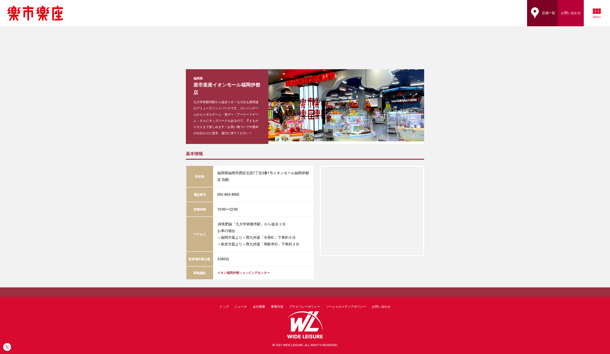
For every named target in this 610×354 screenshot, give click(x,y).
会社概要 (259, 306)
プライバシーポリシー (304, 306)
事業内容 (277, 306)
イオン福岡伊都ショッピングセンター (243, 273)
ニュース (240, 306)
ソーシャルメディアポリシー (346, 306)
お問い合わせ (381, 306)
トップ (224, 306)
